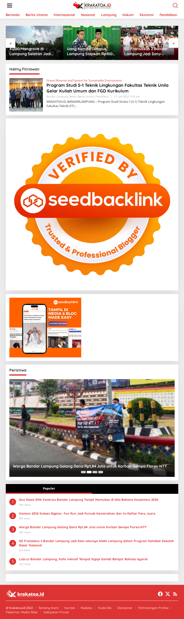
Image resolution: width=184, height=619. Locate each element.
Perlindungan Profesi (153, 608)
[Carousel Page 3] (94, 472)
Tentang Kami (48, 608)
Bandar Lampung (57, 96)
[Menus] (9, 5)
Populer (49, 488)
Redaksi (86, 608)
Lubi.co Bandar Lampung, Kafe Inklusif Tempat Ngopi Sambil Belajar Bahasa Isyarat (83, 559)
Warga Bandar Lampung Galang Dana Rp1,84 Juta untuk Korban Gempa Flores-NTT (90, 466)
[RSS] (175, 594)
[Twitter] (168, 594)
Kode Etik (105, 608)
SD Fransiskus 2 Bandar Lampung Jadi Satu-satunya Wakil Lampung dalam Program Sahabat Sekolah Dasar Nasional (91, 51)
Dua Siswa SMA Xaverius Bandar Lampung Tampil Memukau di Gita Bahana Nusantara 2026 (88, 499)
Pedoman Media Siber (22, 612)
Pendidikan (102, 96)
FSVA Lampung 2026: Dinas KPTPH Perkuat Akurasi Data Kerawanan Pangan (150, 51)
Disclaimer (124, 608)
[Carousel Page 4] (100, 472)
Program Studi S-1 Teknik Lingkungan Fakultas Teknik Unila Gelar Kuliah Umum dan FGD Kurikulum (107, 87)
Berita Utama (86, 96)
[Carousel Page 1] (83, 472)
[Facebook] (160, 594)
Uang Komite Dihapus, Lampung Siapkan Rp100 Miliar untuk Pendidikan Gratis (33, 51)
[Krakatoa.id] (93, 5)
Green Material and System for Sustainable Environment (84, 80)
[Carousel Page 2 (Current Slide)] (89, 472)
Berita (72, 96)
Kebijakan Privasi (56, 612)
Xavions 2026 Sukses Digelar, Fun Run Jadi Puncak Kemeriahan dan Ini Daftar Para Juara (87, 513)
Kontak (69, 608)
